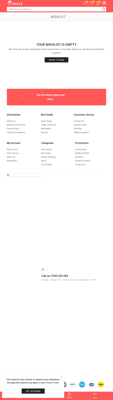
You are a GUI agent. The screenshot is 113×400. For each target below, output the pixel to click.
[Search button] (104, 9)
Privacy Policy (52, 382)
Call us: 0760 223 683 (55, 276)
